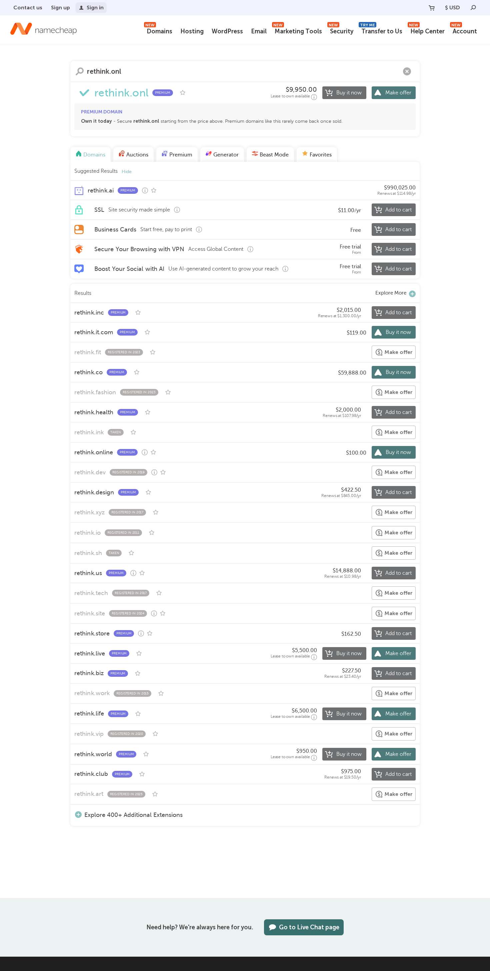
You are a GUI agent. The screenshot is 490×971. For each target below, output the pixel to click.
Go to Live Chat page (309, 927)
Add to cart (398, 210)
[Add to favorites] (183, 93)
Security (341, 30)
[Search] (473, 7)
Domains (158, 30)
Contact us (27, 7)
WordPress (227, 31)
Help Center (427, 30)
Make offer (398, 93)
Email (259, 31)
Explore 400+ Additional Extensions (133, 815)
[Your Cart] (431, 7)
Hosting (192, 31)
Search (80, 71)
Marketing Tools (297, 30)
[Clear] (407, 71)
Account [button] (464, 30)
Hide (127, 171)
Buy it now (349, 93)
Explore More (390, 293)
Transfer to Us (381, 30)
